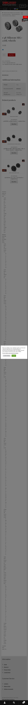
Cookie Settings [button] (7, 355)
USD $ (25, 17)
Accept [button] (13, 355)
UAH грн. (25, 19)
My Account (4, 702)
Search (14, 702)
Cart (21, 701)
